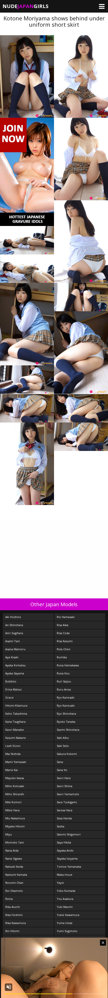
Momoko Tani (14, 842)
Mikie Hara (12, 810)
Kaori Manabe (14, 730)
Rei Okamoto (14, 891)
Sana (60, 762)
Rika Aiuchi (12, 907)
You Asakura (65, 899)
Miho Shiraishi (14, 794)
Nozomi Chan (14, 883)
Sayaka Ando (65, 850)
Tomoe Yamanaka (69, 866)
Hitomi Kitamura (16, 705)
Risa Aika (62, 625)
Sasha (60, 826)
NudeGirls (25, 6)
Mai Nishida (13, 754)
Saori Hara (64, 778)
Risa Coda (63, 633)
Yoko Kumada (66, 891)
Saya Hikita (64, 842)
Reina (9, 899)
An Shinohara (14, 625)
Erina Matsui (13, 689)
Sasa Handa (64, 818)
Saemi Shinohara (68, 730)
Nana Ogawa (13, 858)
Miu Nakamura (15, 818)
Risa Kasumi (65, 641)
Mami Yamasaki (15, 762)
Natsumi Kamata (16, 874)
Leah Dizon (12, 746)
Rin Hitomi (12, 931)
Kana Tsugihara (15, 721)
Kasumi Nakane (15, 738)
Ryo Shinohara (66, 713)
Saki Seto (63, 746)
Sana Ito (62, 770)
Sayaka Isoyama (67, 858)
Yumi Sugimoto (67, 931)
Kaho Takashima (16, 713)
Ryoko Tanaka (66, 721)
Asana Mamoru (15, 649)
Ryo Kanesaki (65, 697)
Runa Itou (63, 673)
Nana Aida (12, 850)
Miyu (8, 834)
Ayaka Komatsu (15, 665)
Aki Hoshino (13, 617)
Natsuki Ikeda (14, 866)
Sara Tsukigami (67, 802)
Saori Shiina (64, 786)
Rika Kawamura (15, 923)
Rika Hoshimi (14, 915)
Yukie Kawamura (68, 915)
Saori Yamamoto (68, 794)
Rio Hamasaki (66, 617)
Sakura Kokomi (67, 754)
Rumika (62, 657)
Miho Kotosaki (14, 786)
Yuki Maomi (65, 907)
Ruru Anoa (64, 689)
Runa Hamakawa (68, 665)
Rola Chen (63, 649)
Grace (9, 697)
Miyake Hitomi (15, 826)
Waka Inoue (64, 874)
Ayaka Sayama (14, 673)
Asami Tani (12, 641)
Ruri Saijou (64, 681)
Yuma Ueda (64, 923)
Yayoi (60, 883)
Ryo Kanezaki (66, 705)
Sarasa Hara (64, 810)
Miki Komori (13, 802)
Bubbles (10, 681)
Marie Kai (11, 770)
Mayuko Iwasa (14, 778)
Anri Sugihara (14, 633)
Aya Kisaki (11, 657)
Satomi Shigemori (69, 834)
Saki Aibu (63, 738)
